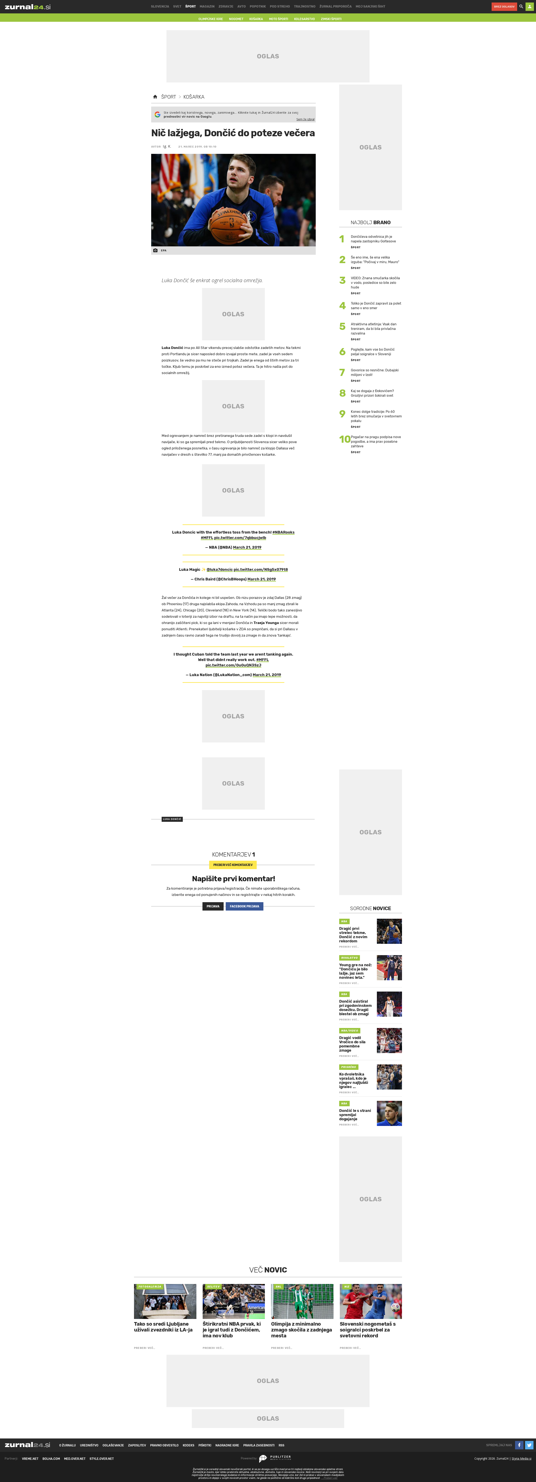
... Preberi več (329, 1478)
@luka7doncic (220, 569)
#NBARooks (283, 532)
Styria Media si (521, 1458)
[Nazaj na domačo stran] (155, 97)
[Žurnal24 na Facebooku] (519, 1445)
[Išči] (521, 7)
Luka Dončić (172, 819)
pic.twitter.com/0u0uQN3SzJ (233, 665)
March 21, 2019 (247, 547)
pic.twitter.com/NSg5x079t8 (261, 569)
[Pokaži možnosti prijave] (530, 7)
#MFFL (207, 537)
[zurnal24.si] (27, 6)
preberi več (233, 865)
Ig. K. (167, 146)
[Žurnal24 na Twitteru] (529, 1445)
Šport (168, 97)
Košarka (194, 97)
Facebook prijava (244, 906)
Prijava (213, 906)
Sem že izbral (305, 119)
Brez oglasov (504, 6)
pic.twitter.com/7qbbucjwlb (240, 537)
